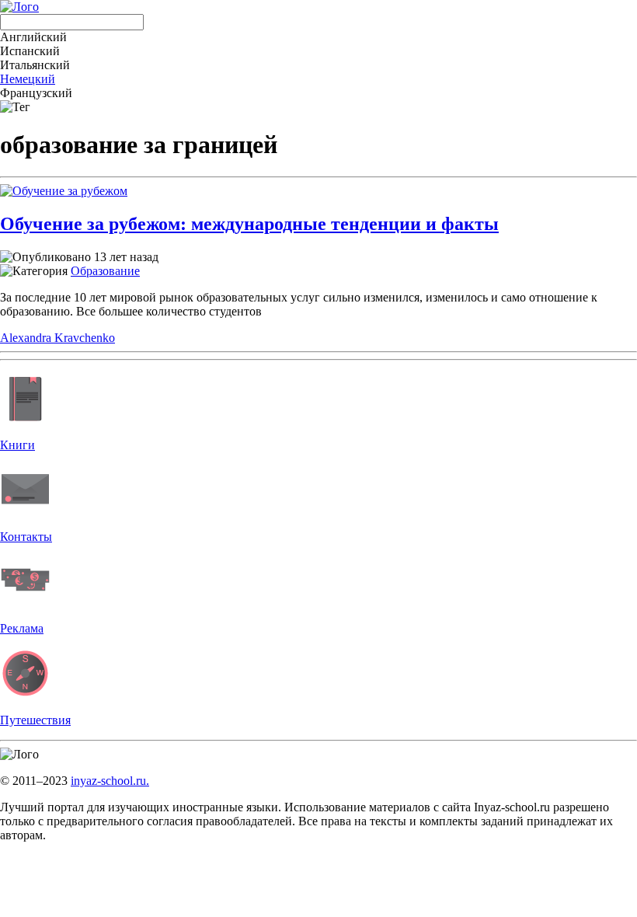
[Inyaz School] (19, 6)
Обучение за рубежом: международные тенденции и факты (249, 224)
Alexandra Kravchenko (57, 337)
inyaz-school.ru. (110, 780)
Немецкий (27, 78)
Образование (105, 270)
